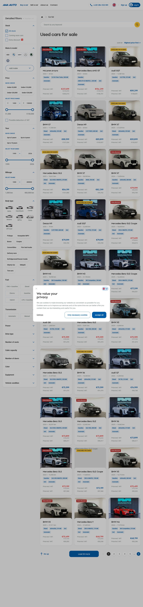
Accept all (99, 315)
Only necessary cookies (77, 315)
